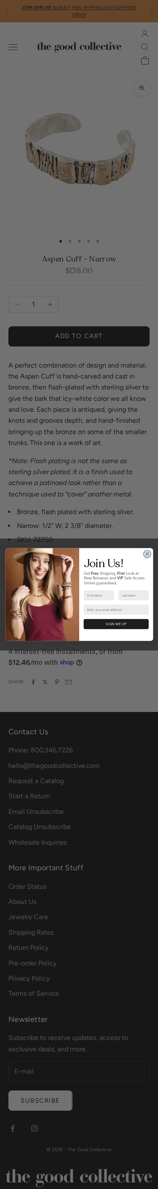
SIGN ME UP (116, 624)
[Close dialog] (147, 554)
